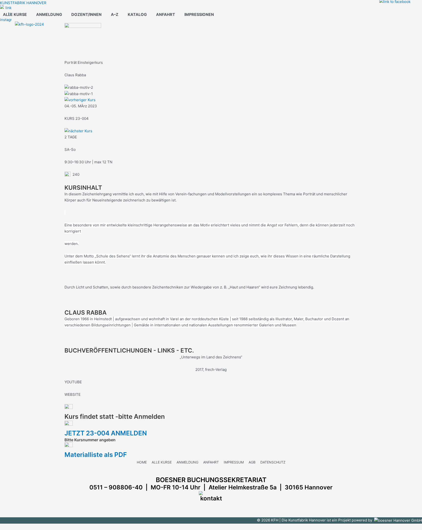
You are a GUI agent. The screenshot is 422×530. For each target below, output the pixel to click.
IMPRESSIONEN (199, 14)
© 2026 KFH (268, 520)
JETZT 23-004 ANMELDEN (107, 433)
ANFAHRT (165, 14)
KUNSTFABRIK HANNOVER (23, 2)
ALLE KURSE (15, 14)
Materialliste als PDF (95, 454)
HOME (142, 462)
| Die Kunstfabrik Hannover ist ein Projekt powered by (326, 520)
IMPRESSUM (234, 462)
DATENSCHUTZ (272, 462)
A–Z (114, 14)
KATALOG (137, 14)
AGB (252, 462)
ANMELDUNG (49, 14)
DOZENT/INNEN (86, 14)
